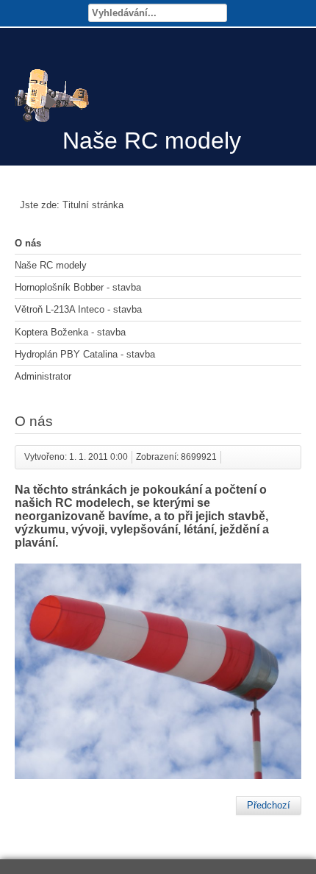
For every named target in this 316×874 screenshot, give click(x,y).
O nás (28, 243)
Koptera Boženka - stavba (70, 332)
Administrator (43, 376)
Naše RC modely (51, 265)
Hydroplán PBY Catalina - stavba (85, 354)
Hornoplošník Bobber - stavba (78, 287)
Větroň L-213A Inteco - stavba (78, 309)
